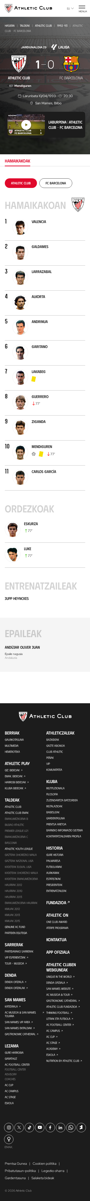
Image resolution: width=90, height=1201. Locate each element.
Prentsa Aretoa (56, 824)
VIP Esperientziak (15, 957)
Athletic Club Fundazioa (61, 1006)
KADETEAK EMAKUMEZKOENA (21, 878)
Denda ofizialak (15, 987)
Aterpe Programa (57, 927)
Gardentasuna (55, 818)
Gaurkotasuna (14, 739)
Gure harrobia (14, 1052)
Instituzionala (55, 788)
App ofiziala (58, 952)
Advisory (11, 1074)
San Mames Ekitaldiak (18, 1028)
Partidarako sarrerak (19, 951)
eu (68, 8)
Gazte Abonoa (55, 745)
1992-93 (62, 25)
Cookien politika (44, 1163)
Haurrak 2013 (13, 896)
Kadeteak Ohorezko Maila (21, 872)
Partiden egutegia (16, 932)
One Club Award (56, 921)
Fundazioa (56, 902)
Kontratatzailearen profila (63, 836)
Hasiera (10, 25)
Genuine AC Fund (15, 926)
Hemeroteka (12, 751)
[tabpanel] (45, 425)
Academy (52, 1048)
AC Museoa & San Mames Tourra (20, 1014)
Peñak (50, 757)
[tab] (21, 183)
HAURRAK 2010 (13, 890)
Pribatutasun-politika (20, 1171)
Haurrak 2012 (13, 884)
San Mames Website (58, 988)
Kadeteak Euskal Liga (18, 866)
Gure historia (54, 854)
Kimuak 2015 (12, 920)
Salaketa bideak (42, 1178)
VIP (48, 763)
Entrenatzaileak (56, 890)
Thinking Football (57, 1012)
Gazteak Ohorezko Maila (21, 854)
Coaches (10, 1079)
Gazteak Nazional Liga (19, 860)
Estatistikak (53, 878)
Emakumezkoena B (16, 818)
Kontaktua (56, 939)
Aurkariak (52, 872)
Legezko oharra (53, 1171)
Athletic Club (43, 25)
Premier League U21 (16, 830)
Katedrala (11, 1006)
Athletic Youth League (19, 848)
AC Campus (11, 1091)
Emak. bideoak (14, 776)
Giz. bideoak (12, 770)
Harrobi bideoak (15, 782)
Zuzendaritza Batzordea (62, 800)
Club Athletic (54, 751)
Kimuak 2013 (12, 914)
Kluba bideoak (14, 788)
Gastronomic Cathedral (20, 1034)
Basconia (11, 842)
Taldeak (25, 25)
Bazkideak (52, 739)
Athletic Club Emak (17, 812)
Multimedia (11, 745)
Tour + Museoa (14, 963)
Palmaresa (53, 860)
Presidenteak (54, 884)
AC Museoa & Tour (58, 994)
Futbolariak (54, 866)
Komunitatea (54, 769)
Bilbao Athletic (14, 824)
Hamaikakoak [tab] (17, 160)
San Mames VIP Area (17, 1022)
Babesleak (53, 812)
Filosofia (52, 794)
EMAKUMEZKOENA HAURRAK (21, 902)
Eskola (9, 1103)
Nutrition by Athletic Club (62, 1060)
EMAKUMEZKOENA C (16, 836)
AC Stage (10, 1097)
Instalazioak (54, 806)
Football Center (15, 1069)
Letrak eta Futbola (58, 1018)
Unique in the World (59, 976)
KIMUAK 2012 (12, 908)
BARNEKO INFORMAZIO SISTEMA (64, 830)
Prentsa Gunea (16, 1163)
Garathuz (11, 1058)
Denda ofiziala (14, 981)
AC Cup (9, 1085)
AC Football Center (17, 1064)
